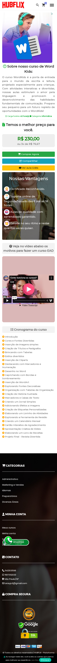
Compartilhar (30, 161)
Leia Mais (35, 660)
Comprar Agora (30, 154)
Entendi (46, 660)
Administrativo (10, 479)
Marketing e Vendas (13, 484)
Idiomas (6, 490)
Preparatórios (9, 496)
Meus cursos (9, 527)
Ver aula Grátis (29, 167)
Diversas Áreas (10, 501)
